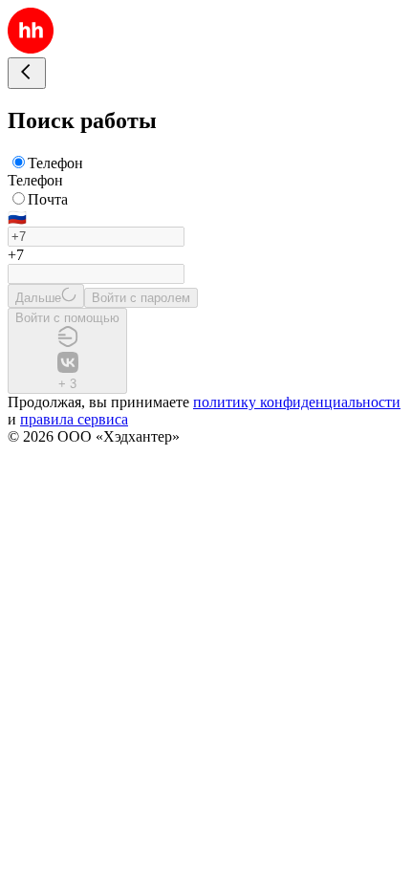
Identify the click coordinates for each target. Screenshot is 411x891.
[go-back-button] (27, 73)
